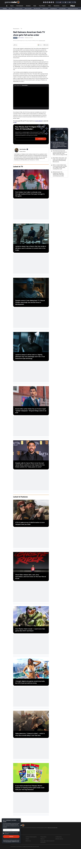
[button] (73, 2)
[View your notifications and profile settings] (70, 2)
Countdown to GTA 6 (18, 8)
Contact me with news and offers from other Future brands (11, 833)
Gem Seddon (21, 37)
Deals (35, 5)
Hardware (28, 5)
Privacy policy (43, 836)
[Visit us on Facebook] (49, 2)
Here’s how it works (42, 40)
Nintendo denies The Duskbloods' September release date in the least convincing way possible (58, 173)
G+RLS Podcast (45, 8)
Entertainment (19, 5)
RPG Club (10, 8)
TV (21, 28)
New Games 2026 (37, 8)
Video (49, 5)
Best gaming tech (54, 8)
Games (12, 5)
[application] (31, 97)
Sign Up (11, 836)
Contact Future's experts (31, 836)
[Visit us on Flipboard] (45, 2)
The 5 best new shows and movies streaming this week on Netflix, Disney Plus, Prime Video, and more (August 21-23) (60, 152)
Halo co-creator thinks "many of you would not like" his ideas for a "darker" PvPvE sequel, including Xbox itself (60, 166)
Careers (27, 838)
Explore (64, 5)
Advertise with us (59, 838)
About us (42, 838)
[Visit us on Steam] (53, 2)
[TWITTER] (28, 149)
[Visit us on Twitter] (44, 2)
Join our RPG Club (62, 8)
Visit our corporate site (52, 827)
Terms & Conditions (8, 841)
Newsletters (56, 5)
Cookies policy (58, 836)
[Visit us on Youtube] (47, 2)
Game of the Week (28, 8)
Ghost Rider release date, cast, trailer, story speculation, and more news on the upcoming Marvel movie (60, 159)
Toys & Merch (42, 5)
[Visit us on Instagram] (51, 2)
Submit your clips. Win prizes (73, 8)
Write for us (28, 840)
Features (15, 37)
